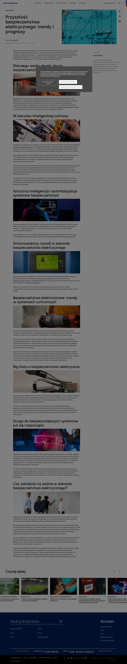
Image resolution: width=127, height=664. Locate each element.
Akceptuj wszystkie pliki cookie (71, 87)
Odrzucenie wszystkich (68, 82)
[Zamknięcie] (90, 68)
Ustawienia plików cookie (48, 82)
